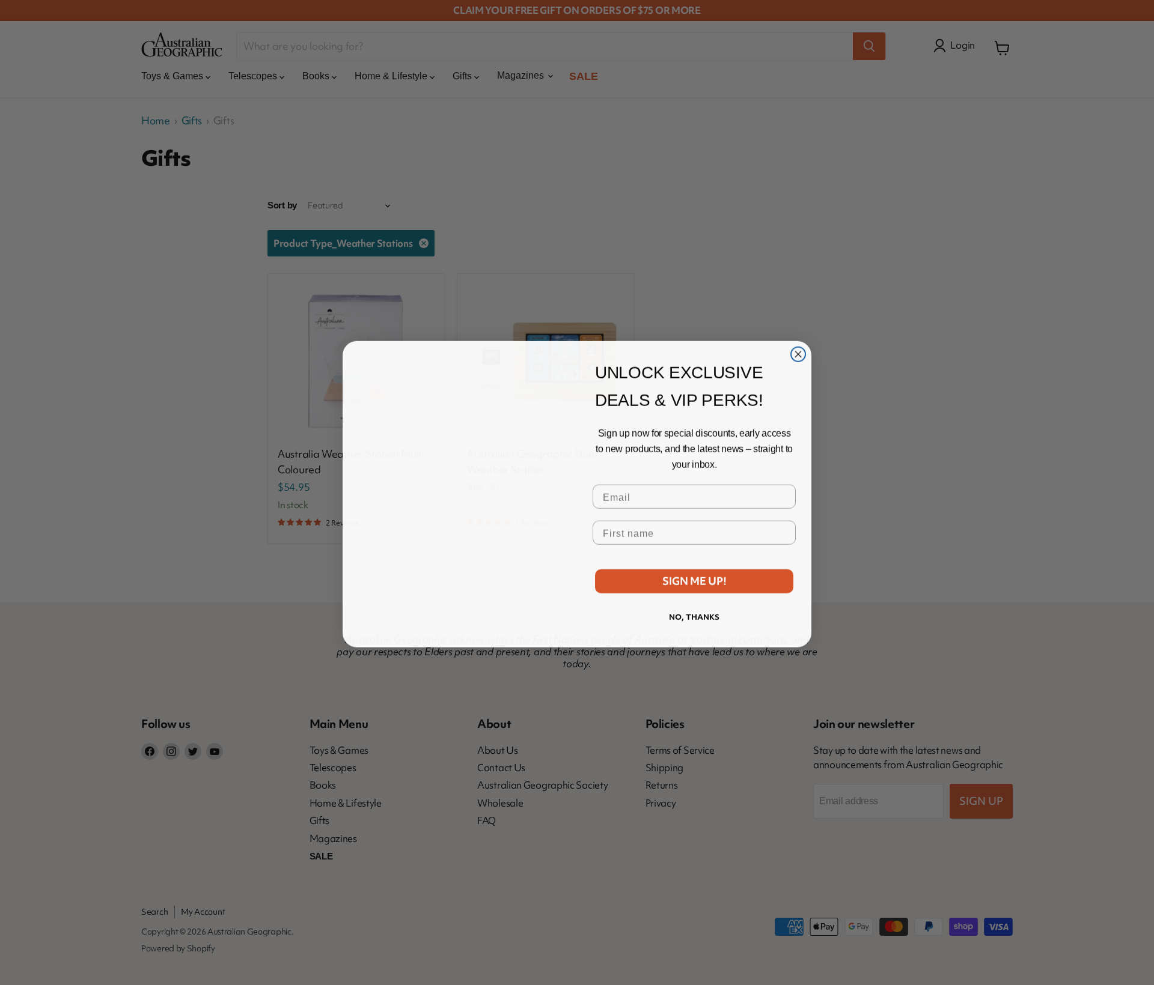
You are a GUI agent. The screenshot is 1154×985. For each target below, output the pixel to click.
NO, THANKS (694, 615)
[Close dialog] (798, 330)
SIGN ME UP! (694, 579)
